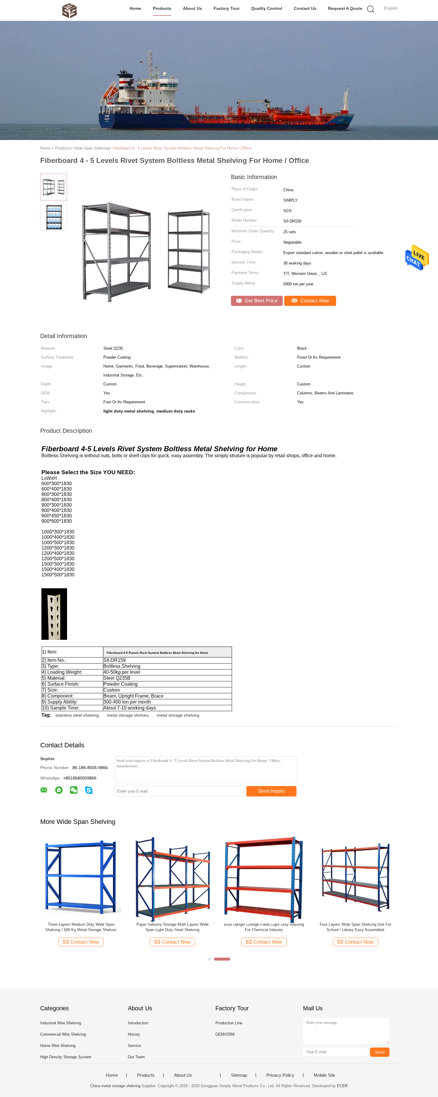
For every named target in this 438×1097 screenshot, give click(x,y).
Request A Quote (345, 8)
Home (135, 8)
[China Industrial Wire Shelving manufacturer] (69, 10)
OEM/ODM (224, 1034)
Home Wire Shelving (57, 1045)
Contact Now (314, 301)
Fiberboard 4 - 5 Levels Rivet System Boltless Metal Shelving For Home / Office (182, 148)
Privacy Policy (280, 1075)
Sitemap (239, 1075)
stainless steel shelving (77, 715)
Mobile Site (324, 1075)
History (134, 1034)
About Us (192, 8)
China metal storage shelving (115, 1086)
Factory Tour (227, 8)
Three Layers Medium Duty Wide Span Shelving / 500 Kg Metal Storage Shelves (81, 927)
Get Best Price (260, 301)
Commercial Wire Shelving (63, 1034)
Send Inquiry (271, 790)
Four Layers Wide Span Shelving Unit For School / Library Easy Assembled (355, 927)
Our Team (136, 1057)
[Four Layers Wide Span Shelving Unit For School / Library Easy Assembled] (355, 877)
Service (134, 1045)
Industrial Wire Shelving (60, 1023)
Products (162, 8)
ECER (342, 1086)
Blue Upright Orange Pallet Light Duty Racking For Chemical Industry (264, 927)
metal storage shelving (178, 715)
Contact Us (305, 8)
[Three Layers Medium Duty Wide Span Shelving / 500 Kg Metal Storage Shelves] (81, 877)
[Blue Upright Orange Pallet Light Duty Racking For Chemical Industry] (264, 880)
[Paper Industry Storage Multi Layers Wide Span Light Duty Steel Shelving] (172, 879)
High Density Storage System (65, 1057)
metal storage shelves (127, 715)
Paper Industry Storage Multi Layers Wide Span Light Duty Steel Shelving (172, 927)
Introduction (138, 1023)
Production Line (228, 1023)
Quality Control (266, 8)
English (391, 8)
